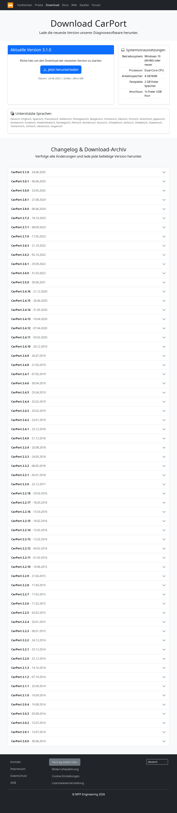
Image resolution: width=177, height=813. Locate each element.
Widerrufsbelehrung (65, 769)
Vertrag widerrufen (64, 762)
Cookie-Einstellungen (66, 776)
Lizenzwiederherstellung (68, 783)
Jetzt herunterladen (63, 69)
